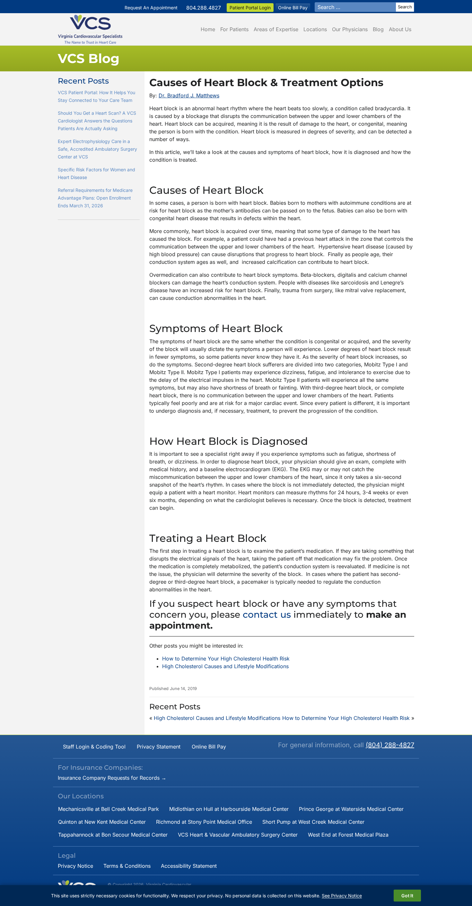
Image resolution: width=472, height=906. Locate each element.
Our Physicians (350, 29)
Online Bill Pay (293, 7)
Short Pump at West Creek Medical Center (313, 822)
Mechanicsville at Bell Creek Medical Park (108, 809)
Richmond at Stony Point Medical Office (204, 822)
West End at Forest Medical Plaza (348, 834)
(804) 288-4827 (390, 745)
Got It (407, 895)
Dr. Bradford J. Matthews (189, 95)
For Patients (234, 29)
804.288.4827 (203, 7)
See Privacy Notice (342, 895)
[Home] (90, 29)
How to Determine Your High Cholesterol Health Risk (226, 658)
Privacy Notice (75, 866)
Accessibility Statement (189, 866)
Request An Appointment (151, 7)
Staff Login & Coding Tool (94, 746)
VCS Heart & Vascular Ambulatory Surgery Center (238, 834)
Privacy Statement (158, 746)
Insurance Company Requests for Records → (112, 778)
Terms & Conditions (127, 866)
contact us (268, 614)
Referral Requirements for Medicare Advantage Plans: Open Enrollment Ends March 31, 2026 (95, 197)
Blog (378, 29)
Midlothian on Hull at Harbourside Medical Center (229, 809)
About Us (400, 29)
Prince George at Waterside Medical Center (351, 809)
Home (208, 29)
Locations (315, 29)
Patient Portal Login (250, 7)
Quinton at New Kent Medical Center (102, 822)
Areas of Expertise (276, 29)
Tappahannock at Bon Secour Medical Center (113, 834)
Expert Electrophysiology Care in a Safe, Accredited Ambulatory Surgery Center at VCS (97, 149)
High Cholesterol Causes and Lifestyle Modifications (225, 666)
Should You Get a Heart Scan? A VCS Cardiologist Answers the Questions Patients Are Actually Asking (97, 120)
